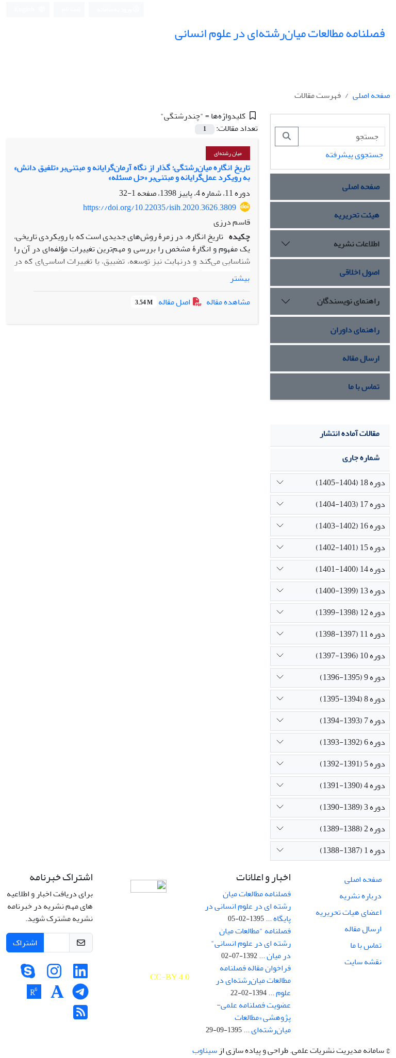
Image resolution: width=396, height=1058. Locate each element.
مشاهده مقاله (228, 302)
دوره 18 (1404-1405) (350, 482)
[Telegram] (80, 995)
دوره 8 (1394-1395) (352, 699)
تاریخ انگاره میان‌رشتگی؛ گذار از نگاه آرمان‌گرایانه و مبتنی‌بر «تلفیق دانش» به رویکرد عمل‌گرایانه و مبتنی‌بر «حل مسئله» (132, 172)
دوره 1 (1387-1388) (352, 850)
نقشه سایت (363, 961)
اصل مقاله (163, 302)
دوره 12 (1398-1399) (350, 612)
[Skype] (27, 974)
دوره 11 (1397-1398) (350, 634)
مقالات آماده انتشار (350, 433)
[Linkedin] (80, 974)
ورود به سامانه (115, 9)
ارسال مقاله (361, 358)
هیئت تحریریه (357, 215)
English (25, 9)
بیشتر (240, 278)
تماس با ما (364, 386)
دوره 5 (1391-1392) (352, 764)
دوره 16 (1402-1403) (350, 526)
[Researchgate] (34, 995)
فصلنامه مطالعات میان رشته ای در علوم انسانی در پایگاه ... (248, 906)
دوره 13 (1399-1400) (350, 591)
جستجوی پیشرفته (354, 154)
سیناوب (204, 1050)
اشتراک (25, 942)
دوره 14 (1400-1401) (350, 569)
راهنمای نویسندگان (348, 301)
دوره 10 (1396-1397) (350, 655)
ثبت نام (71, 9)
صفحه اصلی (371, 95)
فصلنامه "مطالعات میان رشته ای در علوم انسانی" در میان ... (251, 943)
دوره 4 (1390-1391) (352, 785)
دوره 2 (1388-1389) (352, 829)
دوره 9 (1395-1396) (352, 677)
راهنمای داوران (355, 329)
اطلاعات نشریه (357, 243)
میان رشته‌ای (228, 153)
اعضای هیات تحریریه (349, 912)
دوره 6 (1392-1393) (352, 742)
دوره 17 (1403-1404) (350, 504)
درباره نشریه (360, 895)
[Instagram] (54, 974)
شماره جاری (361, 457)
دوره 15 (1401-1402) (350, 547)
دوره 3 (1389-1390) (352, 807)
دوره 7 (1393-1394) (352, 720)
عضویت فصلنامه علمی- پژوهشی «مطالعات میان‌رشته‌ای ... (254, 1017)
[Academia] (57, 995)
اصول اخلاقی (360, 272)
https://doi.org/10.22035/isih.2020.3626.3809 (159, 207)
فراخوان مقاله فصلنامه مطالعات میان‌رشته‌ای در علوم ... (253, 980)
